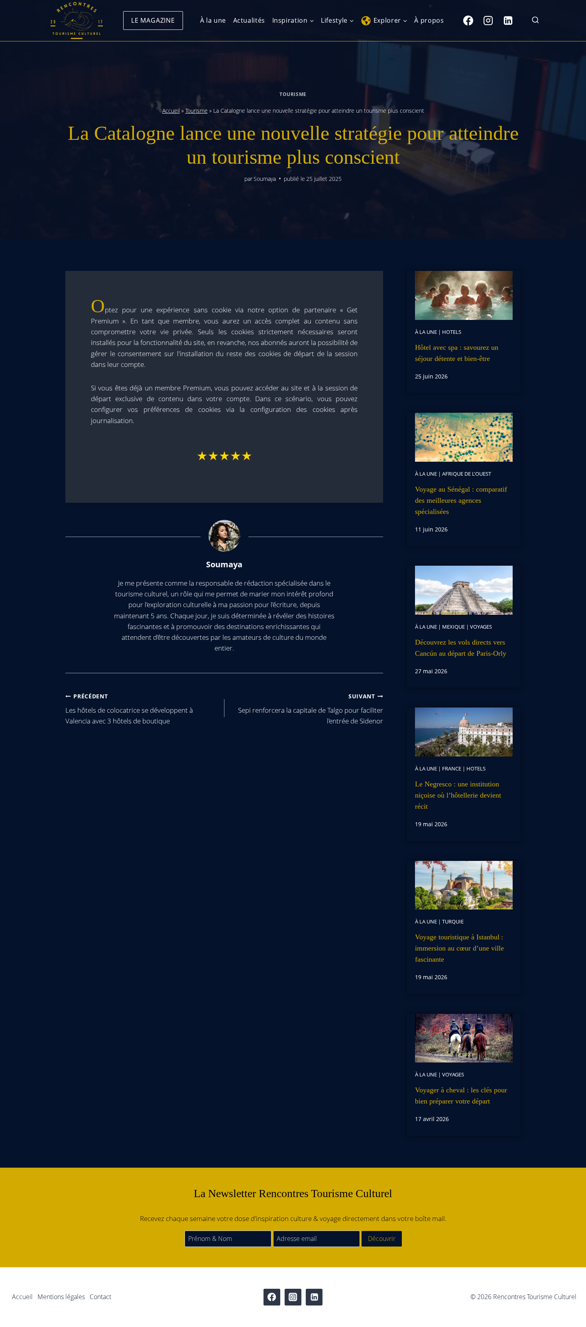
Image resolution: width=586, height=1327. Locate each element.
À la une (213, 20)
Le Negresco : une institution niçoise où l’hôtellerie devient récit (458, 795)
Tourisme (293, 94)
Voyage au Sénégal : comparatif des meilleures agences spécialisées (461, 500)
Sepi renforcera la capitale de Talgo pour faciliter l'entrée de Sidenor (310, 708)
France (451, 768)
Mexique (453, 626)
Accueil (171, 110)
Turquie (453, 921)
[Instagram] (488, 20)
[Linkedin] (508, 20)
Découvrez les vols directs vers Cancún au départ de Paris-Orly (460, 647)
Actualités (249, 20)
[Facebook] (468, 20)
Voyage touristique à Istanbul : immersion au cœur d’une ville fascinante (459, 948)
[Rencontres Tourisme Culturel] (76, 20)
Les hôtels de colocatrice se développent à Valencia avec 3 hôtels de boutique (129, 708)
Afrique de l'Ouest (466, 473)
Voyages (481, 626)
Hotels (451, 331)
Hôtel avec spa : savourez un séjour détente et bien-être (456, 353)
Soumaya (265, 178)
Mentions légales (61, 1296)
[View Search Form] (535, 20)
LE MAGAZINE (153, 20)
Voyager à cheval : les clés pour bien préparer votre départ (461, 1095)
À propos (429, 20)
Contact (100, 1296)
